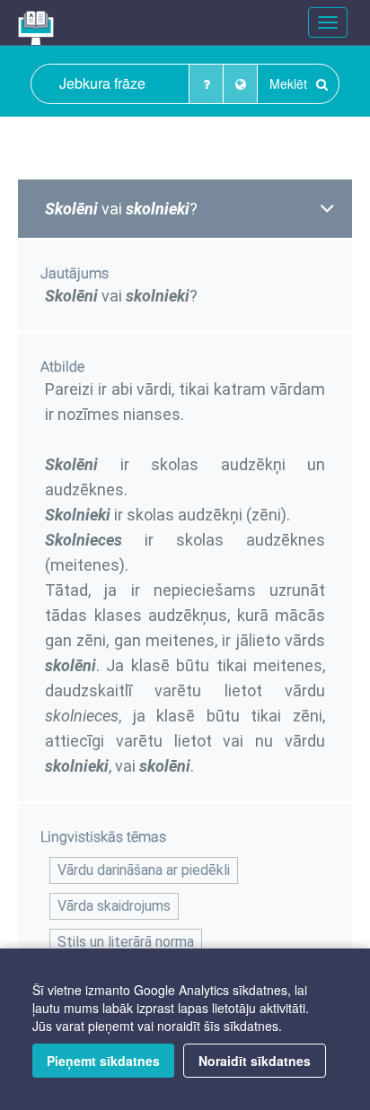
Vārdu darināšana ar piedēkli (143, 869)
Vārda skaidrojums (114, 905)
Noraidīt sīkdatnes (254, 1061)
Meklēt (290, 83)
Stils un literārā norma (125, 941)
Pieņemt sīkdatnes (103, 1061)
